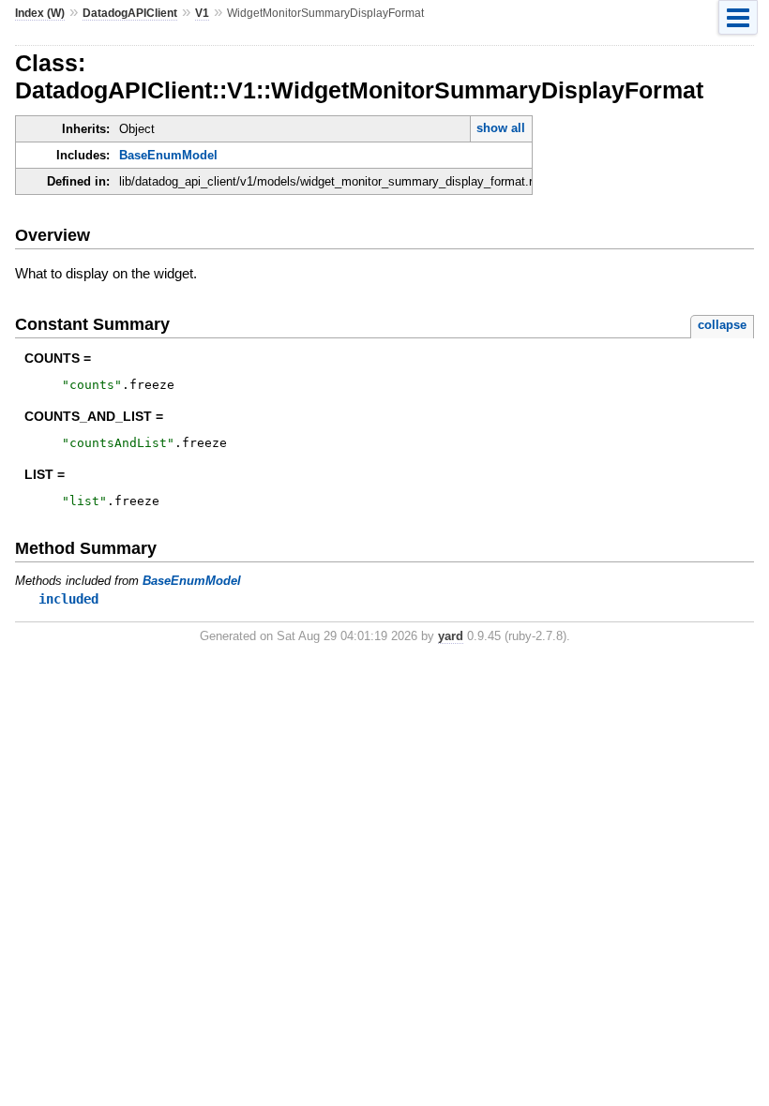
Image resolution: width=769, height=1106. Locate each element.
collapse (722, 325)
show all (500, 128)
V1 (202, 13)
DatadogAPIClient (130, 13)
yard (450, 636)
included (68, 598)
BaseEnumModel (168, 155)
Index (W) (40, 13)
